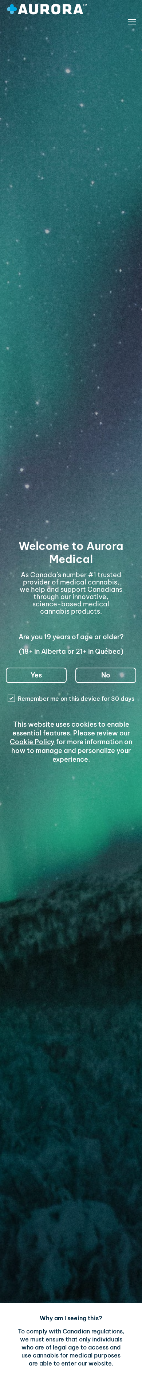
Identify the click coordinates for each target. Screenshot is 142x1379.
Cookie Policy (32, 742)
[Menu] (132, 23)
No (105, 675)
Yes (36, 675)
